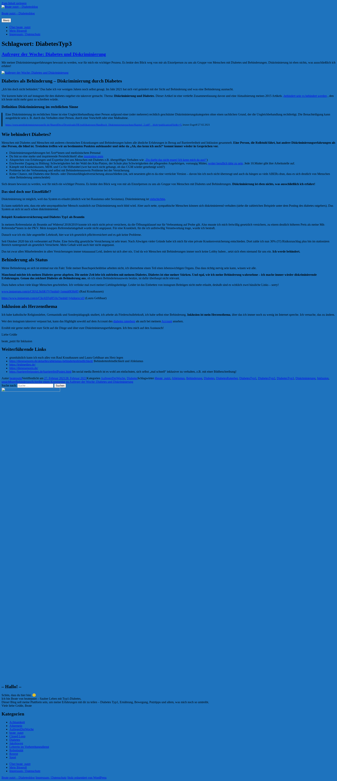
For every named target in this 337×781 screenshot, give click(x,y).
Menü (6, 20)
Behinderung (194, 378)
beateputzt (16, 378)
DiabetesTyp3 (285, 378)
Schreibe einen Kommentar (82, 381)
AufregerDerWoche (113, 378)
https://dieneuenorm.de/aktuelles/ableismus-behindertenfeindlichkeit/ (51, 361)
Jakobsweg (16, 743)
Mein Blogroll (18, 30)
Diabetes (132, 378)
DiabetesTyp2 (266, 378)
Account (166, 321)
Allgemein (15, 725)
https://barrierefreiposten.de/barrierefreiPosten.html (40, 371)
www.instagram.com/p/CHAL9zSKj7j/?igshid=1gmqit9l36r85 (40, 291)
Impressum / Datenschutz (24, 34)
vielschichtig (157, 199)
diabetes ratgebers (124, 321)
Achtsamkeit (17, 722)
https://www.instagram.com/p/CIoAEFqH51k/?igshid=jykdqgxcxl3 (43, 298)
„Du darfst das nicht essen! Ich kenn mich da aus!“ (176, 159)
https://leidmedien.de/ (22, 364)
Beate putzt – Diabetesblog (18, 13)
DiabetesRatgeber (227, 378)
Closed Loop (17, 736)
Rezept (13, 753)
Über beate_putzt (19, 27)
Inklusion (323, 378)
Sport (12, 757)
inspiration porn (93, 156)
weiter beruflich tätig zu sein (225, 163)
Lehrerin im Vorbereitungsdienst (29, 746)
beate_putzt (16, 732)
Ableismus (178, 378)
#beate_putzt (162, 378)
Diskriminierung (305, 378)
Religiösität (16, 750)
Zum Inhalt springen (14, 3)
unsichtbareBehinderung (17, 381)
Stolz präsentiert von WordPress (86, 777)
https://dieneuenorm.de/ (23, 368)
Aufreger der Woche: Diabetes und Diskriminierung (54, 54)
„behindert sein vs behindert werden (305, 96)
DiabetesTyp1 (247, 378)
